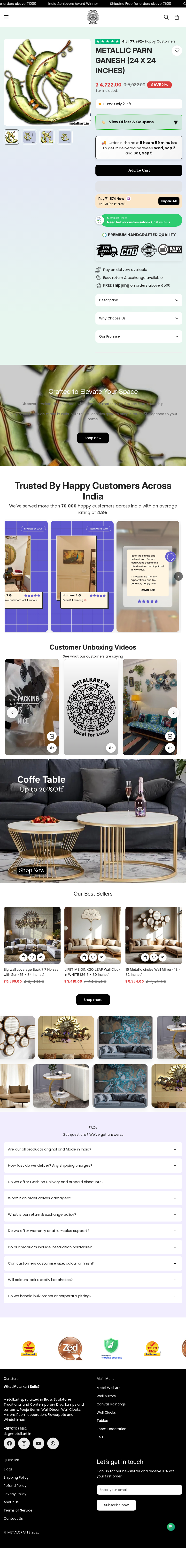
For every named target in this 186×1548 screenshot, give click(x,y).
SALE (100, 1437)
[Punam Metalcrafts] (93, 17)
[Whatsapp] (53, 1443)
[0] (176, 17)
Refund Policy (15, 1485)
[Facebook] (9, 1443)
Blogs (8, 1469)
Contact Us (13, 1518)
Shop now (93, 437)
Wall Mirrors (106, 1396)
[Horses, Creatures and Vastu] (104, 1037)
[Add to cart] (23, 957)
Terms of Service (18, 1510)
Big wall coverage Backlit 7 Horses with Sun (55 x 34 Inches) (31, 972)
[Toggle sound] (52, 748)
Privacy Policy (15, 1493)
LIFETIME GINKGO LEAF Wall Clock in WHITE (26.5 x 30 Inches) (92, 972)
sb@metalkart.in (17, 1433)
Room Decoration (111, 1428)
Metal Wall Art (108, 1387)
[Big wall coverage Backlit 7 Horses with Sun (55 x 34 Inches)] (32, 935)
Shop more (93, 999)
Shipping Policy (16, 1477)
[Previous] (12, 712)
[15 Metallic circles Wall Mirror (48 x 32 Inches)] (153, 935)
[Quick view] (41, 957)
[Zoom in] (80, 49)
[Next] (173, 712)
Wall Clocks (106, 1412)
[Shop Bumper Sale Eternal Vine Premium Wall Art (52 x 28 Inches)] (111, 736)
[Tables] (35, 1086)
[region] (138, 122)
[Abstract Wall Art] (44, 1037)
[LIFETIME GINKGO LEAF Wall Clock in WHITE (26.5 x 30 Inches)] (92, 935)
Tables (102, 1420)
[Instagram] (24, 1443)
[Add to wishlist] (176, 50)
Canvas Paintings (111, 1404)
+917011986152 (15, 1428)
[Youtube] (38, 1443)
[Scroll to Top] (176, 1521)
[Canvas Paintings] (95, 1086)
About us (11, 1502)
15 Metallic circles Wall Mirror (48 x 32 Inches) (153, 972)
